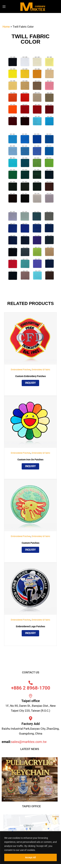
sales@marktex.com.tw (29, 742)
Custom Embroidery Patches (30, 376)
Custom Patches (30, 543)
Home (6, 26)
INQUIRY (30, 382)
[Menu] (6, 6)
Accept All (30, 857)
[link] (30, 339)
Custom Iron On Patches (30, 459)
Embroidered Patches (20, 369)
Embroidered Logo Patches (30, 626)
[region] (30, 847)
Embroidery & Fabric (41, 369)
